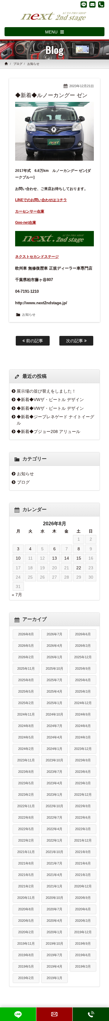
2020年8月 (26, 909)
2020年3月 (83, 920)
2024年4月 (54, 737)
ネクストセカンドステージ (37, 256)
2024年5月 (26, 737)
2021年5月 (26, 875)
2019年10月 (54, 943)
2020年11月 (26, 897)
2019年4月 (54, 966)
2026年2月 (26, 657)
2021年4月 (54, 875)
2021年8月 (26, 863)
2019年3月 (83, 966)
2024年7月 (54, 726)
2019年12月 (83, 932)
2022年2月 (26, 840)
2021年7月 (54, 863)
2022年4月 (54, 829)
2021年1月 (54, 886)
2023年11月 (26, 760)
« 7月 (17, 594)
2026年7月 (54, 634)
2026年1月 (54, 657)
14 (66, 558)
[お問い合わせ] (92, 4)
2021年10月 (54, 852)
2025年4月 (54, 691)
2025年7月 (54, 680)
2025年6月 (83, 680)
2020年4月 (54, 920)
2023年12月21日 (81, 86)
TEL (91, 1014)
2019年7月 (54, 955)
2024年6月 (83, 726)
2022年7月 (54, 817)
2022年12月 (83, 794)
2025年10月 (54, 668)
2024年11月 (26, 714)
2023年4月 (54, 783)
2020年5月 (26, 920)
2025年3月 (83, 691)
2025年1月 (54, 703)
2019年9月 (83, 943)
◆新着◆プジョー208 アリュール (48, 431)
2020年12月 (83, 886)
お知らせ (33, 63)
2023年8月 (26, 771)
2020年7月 (54, 909)
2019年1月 (54, 978)
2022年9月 (83, 806)
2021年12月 (83, 840)
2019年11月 (26, 943)
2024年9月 (83, 714)
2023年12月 (83, 749)
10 (18, 558)
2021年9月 (83, 852)
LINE (18, 1014)
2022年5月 (26, 829)
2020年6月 (83, 909)
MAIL (54, 1014)
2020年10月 (54, 897)
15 (78, 558)
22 (78, 567)
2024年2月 (26, 749)
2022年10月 (54, 806)
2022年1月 (54, 840)
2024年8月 (26, 726)
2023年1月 (54, 794)
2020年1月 (54, 932)
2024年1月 (54, 749)
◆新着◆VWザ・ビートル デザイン (50, 399)
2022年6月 (83, 817)
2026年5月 (26, 645)
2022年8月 (26, 817)
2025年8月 (26, 680)
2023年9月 (83, 760)
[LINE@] (84, 4)
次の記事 (75, 340)
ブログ (17, 63)
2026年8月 (26, 634)
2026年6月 (83, 634)
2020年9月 (83, 897)
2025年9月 (83, 668)
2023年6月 (83, 771)
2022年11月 (26, 806)
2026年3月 (83, 645)
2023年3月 (83, 783)
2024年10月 (54, 714)
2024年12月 (83, 703)
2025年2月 (26, 703)
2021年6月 (83, 863)
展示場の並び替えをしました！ (46, 391)
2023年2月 (26, 794)
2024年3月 (83, 737)
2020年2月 (26, 932)
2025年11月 (26, 668)
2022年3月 (83, 829)
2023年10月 (54, 760)
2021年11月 (26, 852)
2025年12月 (83, 657)
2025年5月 (26, 691)
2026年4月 (54, 645)
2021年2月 (26, 886)
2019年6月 (83, 955)
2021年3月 (83, 875)
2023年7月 (54, 771)
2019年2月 (26, 978)
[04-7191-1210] (101, 4)
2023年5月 (26, 783)
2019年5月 (26, 966)
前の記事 (34, 340)
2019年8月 (26, 955)
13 (54, 558)
